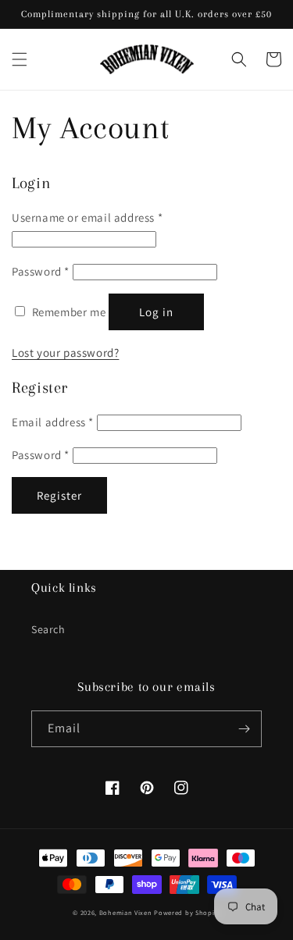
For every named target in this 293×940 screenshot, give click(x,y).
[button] (19, 59)
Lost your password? (65, 352)
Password (41, 271)
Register (59, 495)
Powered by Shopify (187, 912)
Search (48, 629)
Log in (156, 311)
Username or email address (87, 217)
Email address (53, 422)
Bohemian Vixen (125, 912)
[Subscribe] (244, 728)
